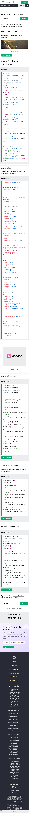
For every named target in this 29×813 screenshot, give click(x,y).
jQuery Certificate (14, 772)
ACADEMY (14, 792)
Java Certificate (14, 773)
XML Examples (13, 752)
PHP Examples (13, 749)
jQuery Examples (13, 754)
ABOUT (17, 790)
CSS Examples (13, 739)
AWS (9, 5)
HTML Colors (13, 725)
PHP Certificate (14, 770)
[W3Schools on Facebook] (16, 618)
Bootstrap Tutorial (14, 700)
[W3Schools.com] (14, 658)
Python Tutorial (14, 697)
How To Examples (13, 742)
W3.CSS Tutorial (14, 698)
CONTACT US (14, 680)
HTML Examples (14, 737)
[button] (13, 2)
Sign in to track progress (14, 608)
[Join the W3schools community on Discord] (14, 618)
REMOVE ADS (14, 369)
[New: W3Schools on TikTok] (20, 618)
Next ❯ (24, 18)
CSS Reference (14, 715)
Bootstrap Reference (13, 722)
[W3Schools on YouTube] (9, 618)
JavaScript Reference (13, 716)
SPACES (14, 665)
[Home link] (3, 2)
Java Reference (14, 727)
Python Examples (13, 745)
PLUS (14, 662)
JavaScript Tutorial (15, 692)
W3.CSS (15, 5)
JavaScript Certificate (14, 764)
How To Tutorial (14, 693)
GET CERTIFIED (14, 669)
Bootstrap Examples (13, 748)
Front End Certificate (14, 766)
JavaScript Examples (13, 740)
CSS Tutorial (14, 690)
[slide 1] (11, 51)
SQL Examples (13, 743)
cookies (10, 805)
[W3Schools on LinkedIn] (11, 618)
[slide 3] (15, 51)
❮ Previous (6, 18)
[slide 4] (17, 51)
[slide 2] (13, 51)
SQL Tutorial (14, 695)
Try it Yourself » (7, 55)
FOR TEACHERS (14, 673)
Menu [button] (8, 2)
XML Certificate (14, 778)
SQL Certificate (14, 767)
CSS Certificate (14, 763)
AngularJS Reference (13, 728)
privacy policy (17, 805)
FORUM (12, 790)
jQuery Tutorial (14, 706)
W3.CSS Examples (13, 746)
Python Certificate (14, 769)
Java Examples (14, 751)
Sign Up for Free (8, 647)
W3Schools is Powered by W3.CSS (16, 809)
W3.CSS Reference (13, 721)
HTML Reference (13, 713)
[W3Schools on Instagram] (18, 618)
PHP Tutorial (14, 701)
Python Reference (13, 719)
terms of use (19, 804)
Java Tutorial (14, 703)
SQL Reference (14, 718)
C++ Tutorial (14, 704)
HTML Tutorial (14, 689)
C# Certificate (14, 776)
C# (5, 5)
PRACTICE (14, 677)
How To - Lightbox (13, 598)
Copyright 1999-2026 (10, 807)
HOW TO (21, 5)
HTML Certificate (14, 761)
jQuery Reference (13, 730)
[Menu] (2, 5)
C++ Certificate (14, 775)
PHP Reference (14, 724)
